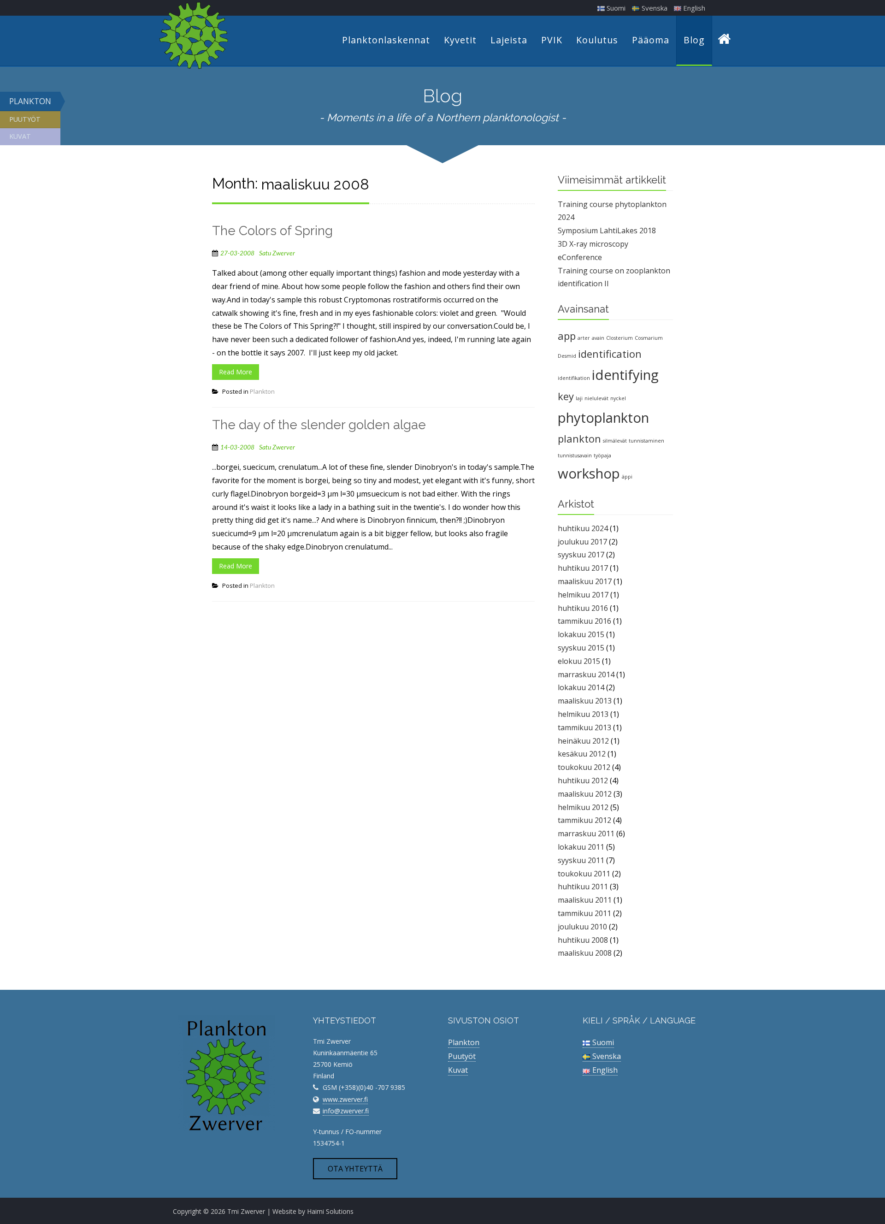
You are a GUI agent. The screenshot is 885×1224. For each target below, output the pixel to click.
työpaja (602, 455)
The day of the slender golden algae (319, 424)
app (567, 336)
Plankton (30, 100)
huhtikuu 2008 (583, 940)
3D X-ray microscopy (593, 244)
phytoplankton (603, 417)
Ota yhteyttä (355, 1169)
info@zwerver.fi (346, 1110)
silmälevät (615, 441)
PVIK (551, 40)
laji (579, 398)
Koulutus (597, 40)
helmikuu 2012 (583, 807)
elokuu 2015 (579, 661)
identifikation (574, 378)
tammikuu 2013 (584, 727)
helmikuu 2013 (583, 714)
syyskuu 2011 (581, 860)
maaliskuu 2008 (585, 953)
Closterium (619, 338)
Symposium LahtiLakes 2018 (607, 230)
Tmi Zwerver (246, 1211)
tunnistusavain (575, 455)
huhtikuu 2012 (583, 780)
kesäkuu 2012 (582, 754)
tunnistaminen (646, 441)
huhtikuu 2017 (583, 568)
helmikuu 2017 (583, 595)
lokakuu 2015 (581, 634)
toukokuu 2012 (584, 767)
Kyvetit (460, 40)
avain (598, 338)
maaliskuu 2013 (585, 701)
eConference (580, 257)
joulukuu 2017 (582, 542)
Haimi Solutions (330, 1211)
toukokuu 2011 (584, 874)
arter (584, 338)
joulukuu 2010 (582, 927)
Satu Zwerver (277, 253)
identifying (625, 375)
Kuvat (20, 136)
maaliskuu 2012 (585, 794)
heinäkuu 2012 (583, 741)
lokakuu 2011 (581, 847)
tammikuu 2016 (584, 621)
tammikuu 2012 (584, 820)
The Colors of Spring (272, 230)
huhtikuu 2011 (583, 886)
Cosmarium (649, 338)
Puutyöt (25, 119)
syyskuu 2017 (581, 555)
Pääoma (650, 40)
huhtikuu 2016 (583, 608)
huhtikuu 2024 (583, 528)
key (566, 396)
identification (610, 354)
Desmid (567, 356)
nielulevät (596, 398)
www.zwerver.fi (345, 1099)
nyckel (618, 398)
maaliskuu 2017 (585, 581)
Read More (235, 371)
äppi (627, 476)
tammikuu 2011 (584, 913)
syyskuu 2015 (581, 648)
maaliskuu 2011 (585, 900)
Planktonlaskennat (386, 40)
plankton (579, 438)
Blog (694, 40)
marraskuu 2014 (586, 674)
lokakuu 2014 (581, 687)
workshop (589, 473)
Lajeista (508, 40)
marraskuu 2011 (586, 833)
